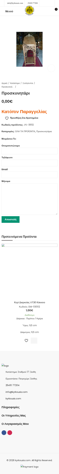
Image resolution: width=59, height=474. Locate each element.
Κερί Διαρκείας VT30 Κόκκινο (29, 302)
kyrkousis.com (13, 398)
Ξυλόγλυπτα (27, 83)
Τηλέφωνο (7, 157)
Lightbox (51, 68)
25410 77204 (33, 3)
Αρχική (4, 83)
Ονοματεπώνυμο (11, 145)
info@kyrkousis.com (15, 3)
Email (5, 169)
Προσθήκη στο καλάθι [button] (34, 341)
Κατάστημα (15, 83)
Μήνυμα (6, 181)
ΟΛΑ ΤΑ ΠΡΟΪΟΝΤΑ (25, 131)
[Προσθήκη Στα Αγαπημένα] (25, 340)
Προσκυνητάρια (8, 86)
